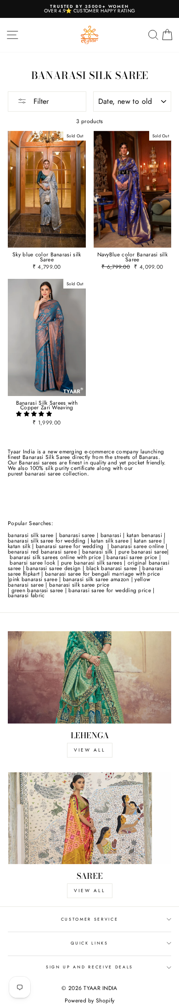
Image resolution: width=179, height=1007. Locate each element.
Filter (40, 101)
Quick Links (89, 943)
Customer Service (89, 919)
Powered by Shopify (89, 1000)
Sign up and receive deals (89, 967)
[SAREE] (89, 818)
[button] (35, 414)
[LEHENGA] (89, 677)
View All (90, 890)
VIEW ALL (90, 750)
